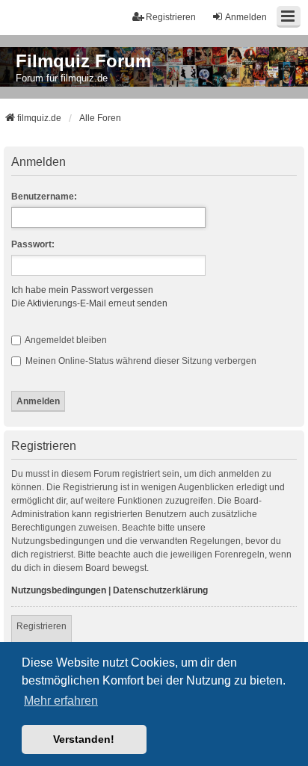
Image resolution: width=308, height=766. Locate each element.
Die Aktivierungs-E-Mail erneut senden (89, 303)
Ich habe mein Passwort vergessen (82, 290)
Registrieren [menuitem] (171, 17)
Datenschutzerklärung (160, 590)
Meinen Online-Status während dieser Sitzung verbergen (139, 361)
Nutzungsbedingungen (58, 590)
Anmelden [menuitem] (246, 17)
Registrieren (41, 626)
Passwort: (33, 244)
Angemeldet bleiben (65, 340)
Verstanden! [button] (83, 739)
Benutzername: (44, 196)
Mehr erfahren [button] (61, 700)
